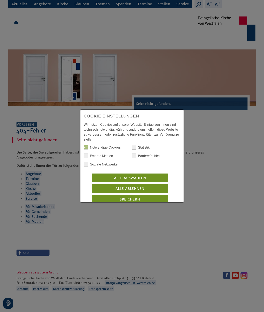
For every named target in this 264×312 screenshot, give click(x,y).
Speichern (130, 199)
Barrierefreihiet (149, 156)
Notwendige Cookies (105, 147)
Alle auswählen (130, 178)
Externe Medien (101, 156)
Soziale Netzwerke (104, 164)
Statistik (144, 147)
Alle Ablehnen (130, 188)
